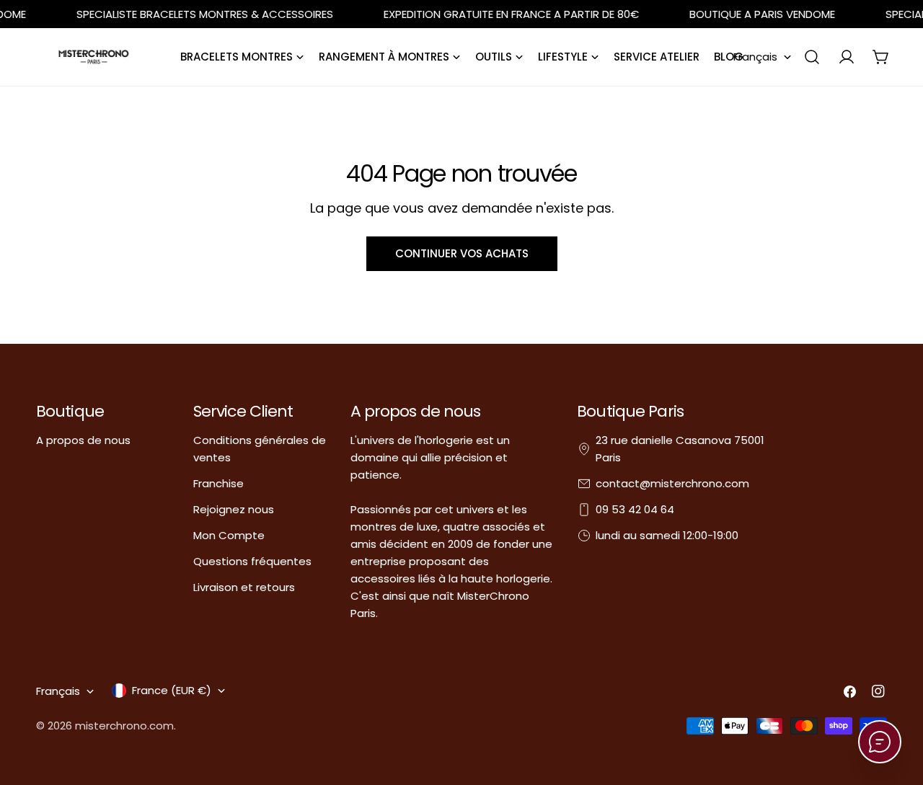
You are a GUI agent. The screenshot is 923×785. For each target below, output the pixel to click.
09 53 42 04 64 (635, 509)
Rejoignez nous (233, 509)
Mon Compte (229, 535)
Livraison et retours (244, 587)
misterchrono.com (124, 725)
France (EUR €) (171, 690)
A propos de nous (83, 440)
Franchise (218, 483)
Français (755, 56)
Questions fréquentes (252, 561)
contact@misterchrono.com (672, 483)
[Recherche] (812, 57)
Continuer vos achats (462, 253)
